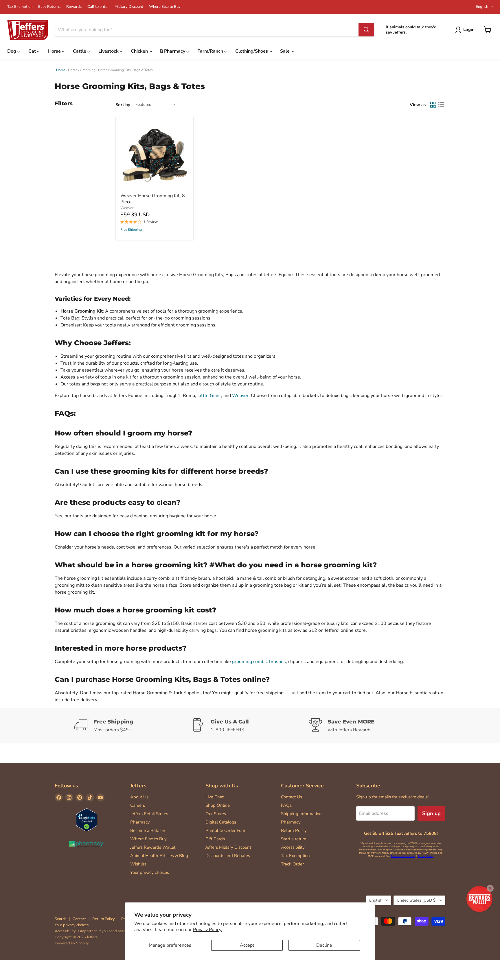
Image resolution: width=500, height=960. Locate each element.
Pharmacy (140, 822)
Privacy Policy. (207, 929)
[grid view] (433, 105)
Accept (247, 945)
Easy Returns (49, 7)
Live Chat (214, 797)
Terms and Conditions (403, 856)
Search (60, 919)
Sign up (431, 813)
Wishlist (138, 864)
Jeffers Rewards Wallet (152, 847)
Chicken (140, 51)
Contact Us (291, 797)
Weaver (127, 208)
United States (417, 900)
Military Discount (129, 7)
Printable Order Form (226, 830)
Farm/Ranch (210, 51)
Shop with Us (221, 785)
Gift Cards (215, 839)
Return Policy (294, 830)
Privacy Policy (426, 856)
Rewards (74, 7)
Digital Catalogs (220, 822)
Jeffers (138, 785)
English (482, 6)
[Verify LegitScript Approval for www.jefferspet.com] (86, 820)
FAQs (286, 805)
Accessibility (293, 847)
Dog (12, 51)
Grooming (87, 70)
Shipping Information (301, 814)
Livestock (109, 51)
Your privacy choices (149, 872)
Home (60, 70)
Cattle (80, 51)
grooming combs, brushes (259, 661)
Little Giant (209, 395)
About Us (139, 797)
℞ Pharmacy (173, 51)
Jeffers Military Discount (228, 847)
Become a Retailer (147, 830)
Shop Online (217, 805)
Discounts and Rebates (227, 856)
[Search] (366, 29)
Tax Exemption (19, 7)
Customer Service (302, 785)
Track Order (292, 864)
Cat (32, 51)
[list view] (441, 105)
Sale (285, 51)
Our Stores (215, 814)
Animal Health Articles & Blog (159, 856)
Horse (55, 51)
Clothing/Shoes (252, 51)
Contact (79, 919)
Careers (137, 805)
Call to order (98, 7)
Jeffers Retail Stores (149, 814)
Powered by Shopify (72, 943)
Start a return (293, 839)
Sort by (122, 104)
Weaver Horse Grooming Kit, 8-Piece (153, 199)
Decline (324, 945)
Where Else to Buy (165, 7)
